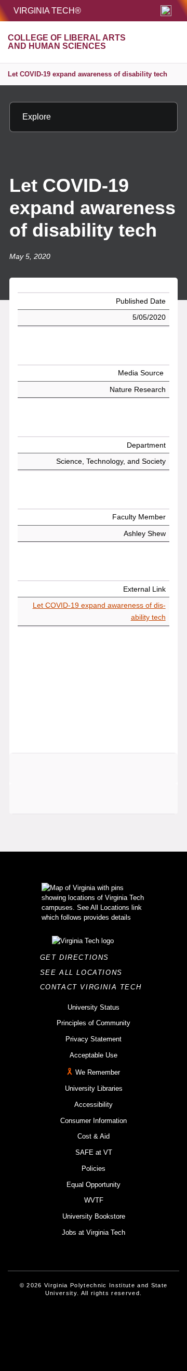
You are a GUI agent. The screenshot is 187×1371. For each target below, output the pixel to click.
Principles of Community (93, 1023)
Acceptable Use (93, 1055)
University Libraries (94, 1088)
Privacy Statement (93, 1039)
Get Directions (77, 957)
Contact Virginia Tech (94, 987)
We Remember (97, 1073)
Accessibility (93, 1104)
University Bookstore (93, 1216)
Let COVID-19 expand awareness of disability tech (87, 74)
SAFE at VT (93, 1152)
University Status (93, 1007)
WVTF (93, 1200)
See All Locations (84, 972)
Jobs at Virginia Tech (93, 1232)
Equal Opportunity (93, 1185)
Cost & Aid (93, 1136)
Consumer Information (93, 1121)
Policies (93, 1168)
